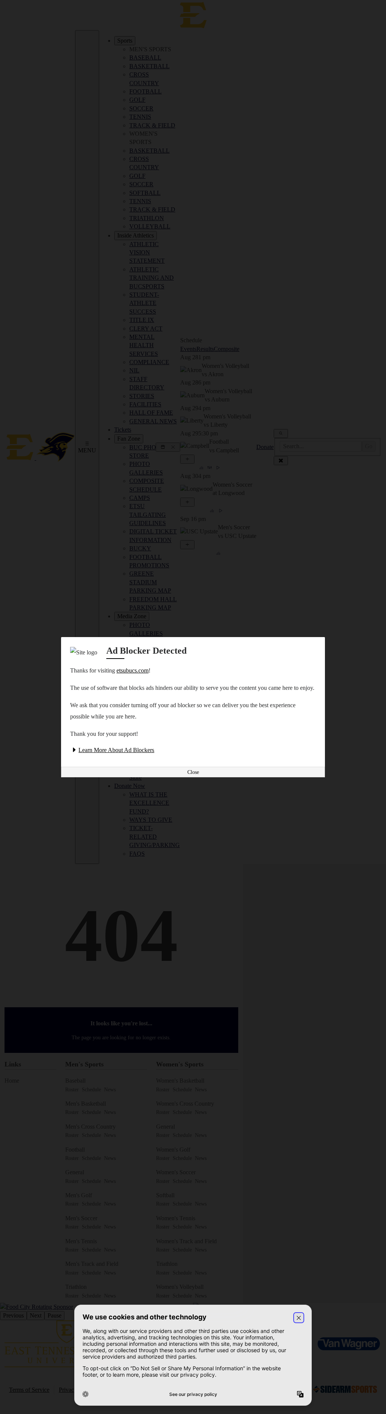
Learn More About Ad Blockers (116, 750)
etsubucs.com (132, 670)
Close (193, 772)
